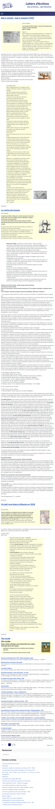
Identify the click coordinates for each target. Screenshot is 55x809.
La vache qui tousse (10, 210)
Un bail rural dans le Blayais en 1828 (18, 504)
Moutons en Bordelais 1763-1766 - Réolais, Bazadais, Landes (17, 658)
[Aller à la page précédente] (5, 744)
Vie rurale (5, 638)
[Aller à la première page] (2, 744)
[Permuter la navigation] (2, 14)
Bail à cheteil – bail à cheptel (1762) (17, 18)
